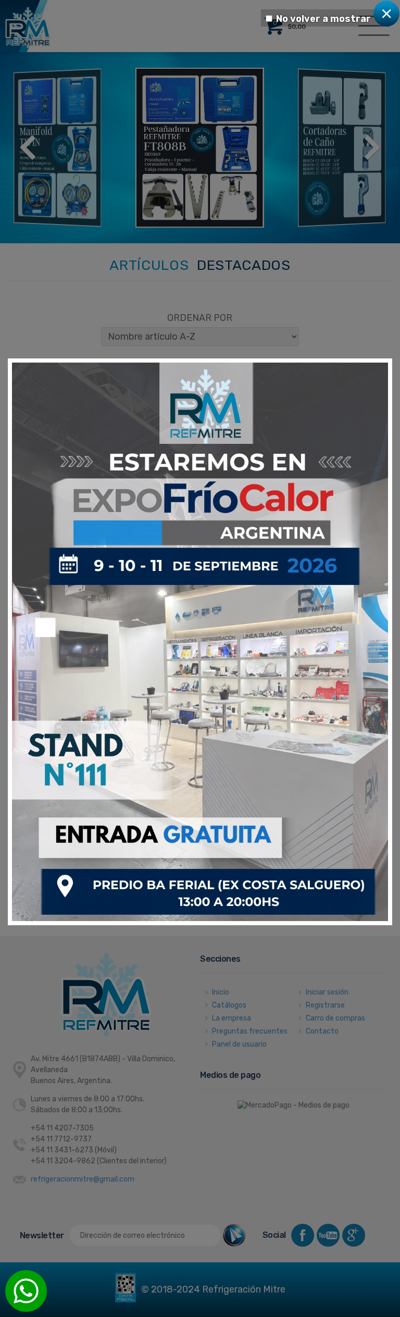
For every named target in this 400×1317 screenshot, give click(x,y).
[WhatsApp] (26, 1291)
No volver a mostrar (323, 18)
